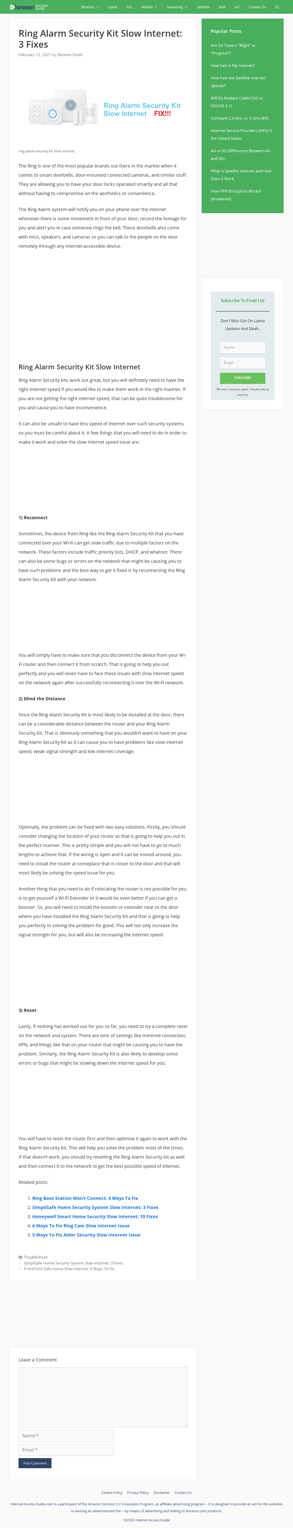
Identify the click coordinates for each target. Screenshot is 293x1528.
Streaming (175, 7)
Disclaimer (161, 1492)
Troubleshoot (36, 1257)
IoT (237, 7)
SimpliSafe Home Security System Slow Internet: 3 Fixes (95, 1207)
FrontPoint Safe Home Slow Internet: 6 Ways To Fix (69, 1268)
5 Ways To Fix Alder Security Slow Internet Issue (86, 1235)
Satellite (203, 7)
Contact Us (257, 7)
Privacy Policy (138, 1492)
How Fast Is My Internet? (233, 65)
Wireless (87, 7)
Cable (113, 7)
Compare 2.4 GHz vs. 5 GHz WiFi (240, 118)
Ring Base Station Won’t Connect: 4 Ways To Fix (85, 1198)
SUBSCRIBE (242, 378)
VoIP (222, 7)
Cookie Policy (111, 1492)
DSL (129, 7)
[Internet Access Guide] (30, 7)
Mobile (147, 7)
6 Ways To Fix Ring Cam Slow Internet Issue (81, 1226)
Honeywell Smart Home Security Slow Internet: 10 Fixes (95, 1216)
